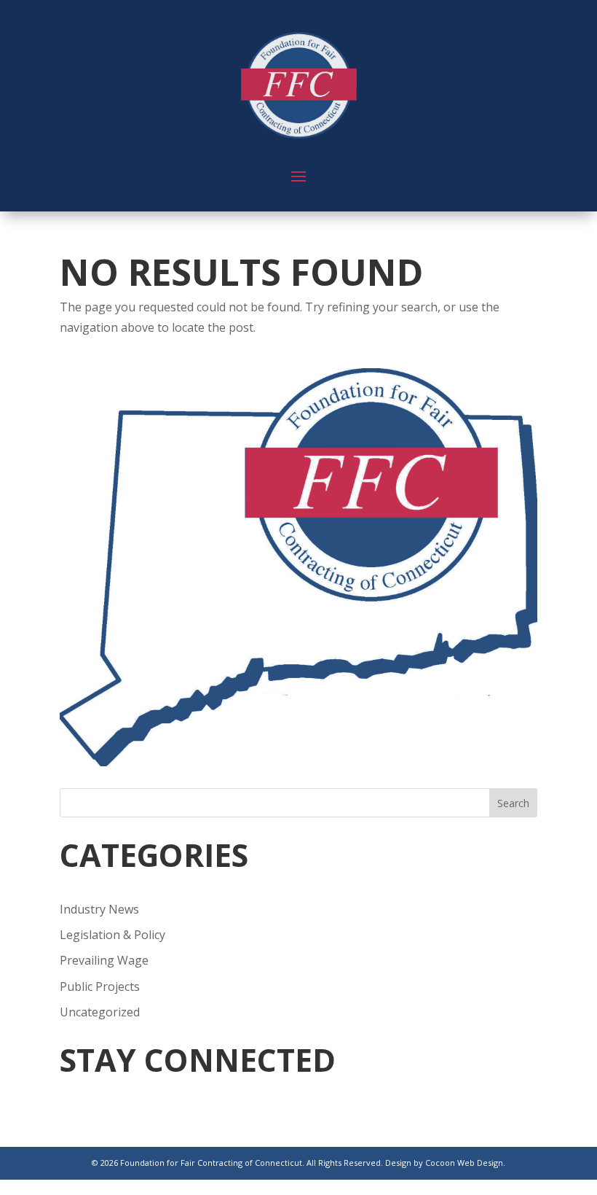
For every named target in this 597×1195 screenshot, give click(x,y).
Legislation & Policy (112, 935)
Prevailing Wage (104, 960)
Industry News (99, 909)
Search (513, 803)
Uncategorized (100, 1012)
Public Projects (100, 986)
